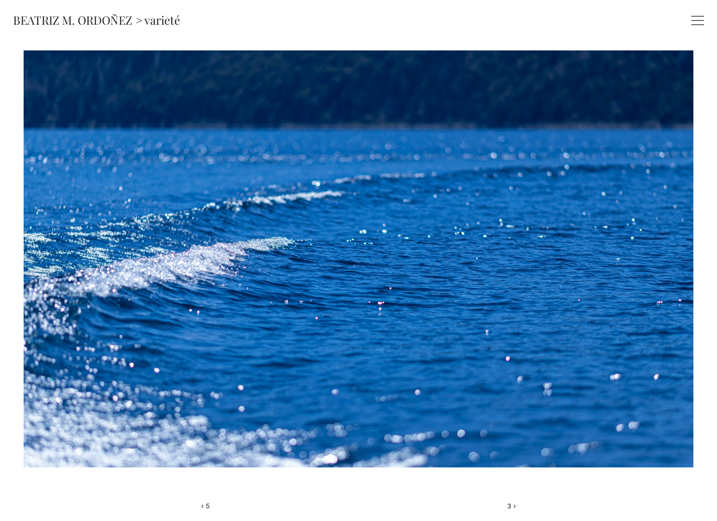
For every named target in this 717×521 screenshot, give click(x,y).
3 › (511, 506)
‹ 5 (205, 506)
